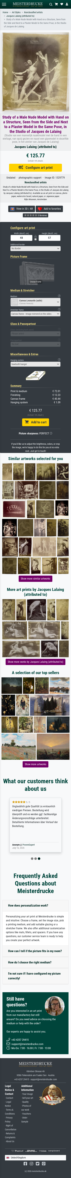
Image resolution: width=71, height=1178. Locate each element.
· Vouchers (26, 1113)
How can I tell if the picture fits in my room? (35, 951)
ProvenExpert (28, 844)
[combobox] (35, 248)
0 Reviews (42, 215)
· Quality (25, 1102)
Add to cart (37, 422)
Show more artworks (35, 764)
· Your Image (27, 1094)
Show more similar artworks (35, 578)
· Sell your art (27, 1098)
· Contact (9, 1098)
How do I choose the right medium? (30, 962)
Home (5, 12)
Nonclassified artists (33, 12)
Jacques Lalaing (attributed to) (20, 16)
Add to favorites (51, 208)
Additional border (17, 244)
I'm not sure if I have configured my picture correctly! (34, 976)
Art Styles (16, 12)
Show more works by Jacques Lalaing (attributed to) (35, 661)
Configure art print (38, 167)
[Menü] (4, 4)
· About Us (9, 1141)
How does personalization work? (28, 905)
